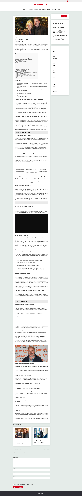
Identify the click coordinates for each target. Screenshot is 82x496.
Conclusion (18, 77)
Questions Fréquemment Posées (21, 71)
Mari (53, 79)
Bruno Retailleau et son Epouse (20, 441)
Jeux (40, 9)
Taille (54, 89)
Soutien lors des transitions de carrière (23, 69)
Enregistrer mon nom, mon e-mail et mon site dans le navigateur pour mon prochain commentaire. (30, 480)
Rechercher (65, 16)
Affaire (54, 51)
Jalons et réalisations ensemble (21, 63)
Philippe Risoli (20, 102)
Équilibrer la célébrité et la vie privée (21, 61)
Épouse (16, 37)
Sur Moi (14, 1)
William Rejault (41, 4)
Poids (54, 86)
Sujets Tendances (29, 9)
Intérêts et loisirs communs (20, 62)
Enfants (54, 60)
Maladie (54, 77)
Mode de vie (54, 9)
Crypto (54, 54)
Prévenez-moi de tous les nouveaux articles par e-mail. (23, 484)
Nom (14, 468)
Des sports (44, 9)
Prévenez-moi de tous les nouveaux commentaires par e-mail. (24, 482)
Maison (23, 9)
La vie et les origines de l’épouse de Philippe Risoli (23, 58)
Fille (53, 68)
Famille (54, 65)
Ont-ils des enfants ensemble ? (21, 73)
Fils (53, 70)
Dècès (54, 56)
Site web (14, 476)
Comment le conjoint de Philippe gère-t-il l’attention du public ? (26, 75)
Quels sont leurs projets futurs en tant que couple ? (24, 74)
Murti (23, 41)
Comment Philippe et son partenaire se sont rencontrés (24, 59)
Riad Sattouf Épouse (39, 440)
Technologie (36, 9)
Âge (53, 53)
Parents (54, 84)
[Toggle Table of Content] (36, 55)
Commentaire (15, 457)
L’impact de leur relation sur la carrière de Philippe (24, 68)
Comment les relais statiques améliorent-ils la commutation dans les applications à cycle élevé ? (60, 35)
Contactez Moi (19, 1)
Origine (54, 82)
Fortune (54, 72)
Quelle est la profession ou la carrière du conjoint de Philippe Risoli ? (27, 72)
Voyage (58, 9)
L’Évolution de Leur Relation (20, 60)
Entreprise (48, 9)
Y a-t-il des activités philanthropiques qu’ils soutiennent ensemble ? (27, 76)
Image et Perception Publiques (21, 70)
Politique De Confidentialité (27, 1)
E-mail (14, 472)
